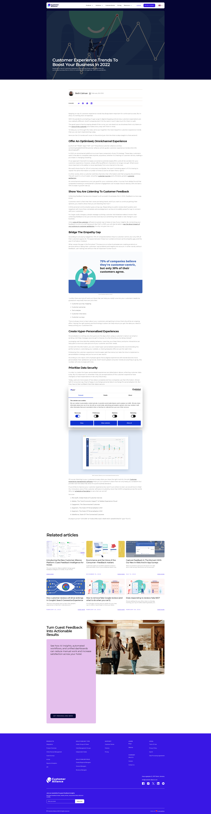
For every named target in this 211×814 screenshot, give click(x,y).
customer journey (104, 176)
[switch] (96, 416)
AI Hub (48, 759)
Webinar (130, 747)
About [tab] (130, 395)
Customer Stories (109, 744)
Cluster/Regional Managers (83, 762)
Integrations (49, 744)
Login (139, 5)
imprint (151, 751)
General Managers (81, 766)
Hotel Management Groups (83, 748)
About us (130, 757)
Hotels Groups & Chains (82, 744)
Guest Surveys (50, 755)
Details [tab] (106, 395)
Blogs (130, 743)
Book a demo (149, 5)
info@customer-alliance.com (149, 779)
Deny (81, 423)
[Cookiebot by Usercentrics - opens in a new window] (133, 390)
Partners (107, 748)
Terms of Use (153, 744)
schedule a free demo (82, 491)
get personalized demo (63, 716)
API (47, 767)
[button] (89, 5)
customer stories (110, 5)
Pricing (119, 5)
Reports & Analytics (51, 763)
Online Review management (54, 751)
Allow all (129, 423)
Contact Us (131, 764)
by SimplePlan (161, 811)
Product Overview (51, 748)
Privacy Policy (153, 748)
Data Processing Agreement (157, 755)
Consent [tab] (80, 395)
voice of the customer (79, 126)
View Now (50, 574)
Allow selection (105, 423)
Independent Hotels (81, 751)
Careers (130, 761)
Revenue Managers (81, 770)
